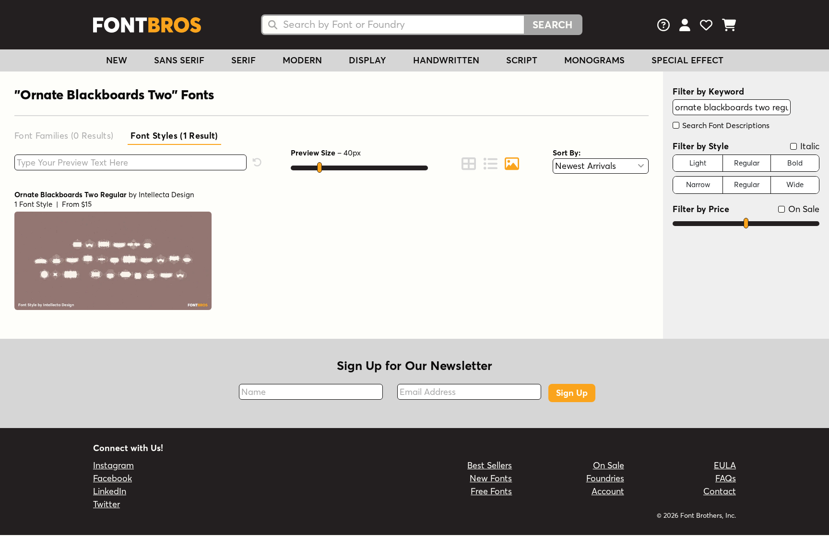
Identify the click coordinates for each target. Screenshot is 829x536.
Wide (795, 184)
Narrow (698, 184)
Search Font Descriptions (725, 125)
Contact (719, 491)
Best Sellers (489, 465)
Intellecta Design (166, 194)
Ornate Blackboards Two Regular (70, 194)
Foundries (605, 478)
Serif (243, 60)
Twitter (106, 504)
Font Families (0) (63, 135)
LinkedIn (109, 491)
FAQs (725, 478)
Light (697, 162)
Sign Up (572, 392)
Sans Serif (179, 60)
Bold (795, 162)
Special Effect (687, 60)
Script (521, 60)
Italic (808, 146)
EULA (725, 465)
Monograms (594, 60)
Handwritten (446, 60)
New (116, 60)
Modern (302, 60)
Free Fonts (491, 491)
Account (608, 491)
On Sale (802, 208)
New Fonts (491, 478)
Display (367, 60)
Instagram (113, 465)
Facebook (112, 478)
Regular (746, 162)
